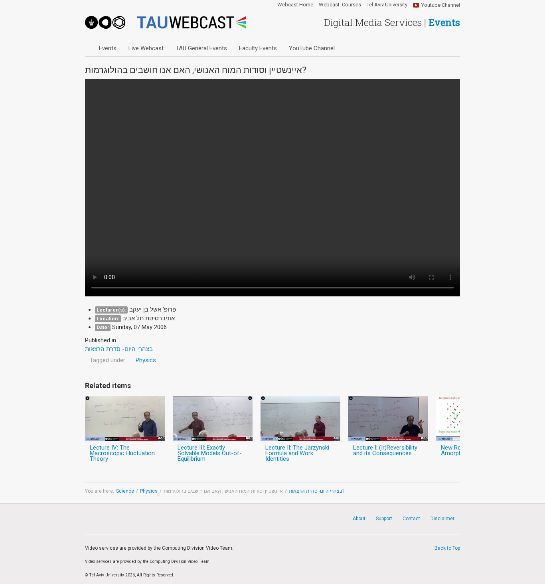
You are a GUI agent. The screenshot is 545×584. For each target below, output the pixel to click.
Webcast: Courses (340, 5)
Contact (411, 518)
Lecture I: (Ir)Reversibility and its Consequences (385, 450)
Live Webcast (146, 48)
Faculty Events (258, 48)
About (359, 518)
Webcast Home (295, 5)
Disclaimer (442, 518)
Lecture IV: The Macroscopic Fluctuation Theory (122, 453)
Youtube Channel (440, 5)
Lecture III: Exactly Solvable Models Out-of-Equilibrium (210, 453)
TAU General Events (201, 48)
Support (384, 518)
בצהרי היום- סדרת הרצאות (315, 491)
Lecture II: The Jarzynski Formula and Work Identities (297, 453)
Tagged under (107, 360)
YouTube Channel (312, 48)
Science (125, 491)
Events (108, 48)
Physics (146, 360)
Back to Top (447, 548)
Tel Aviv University (387, 5)
